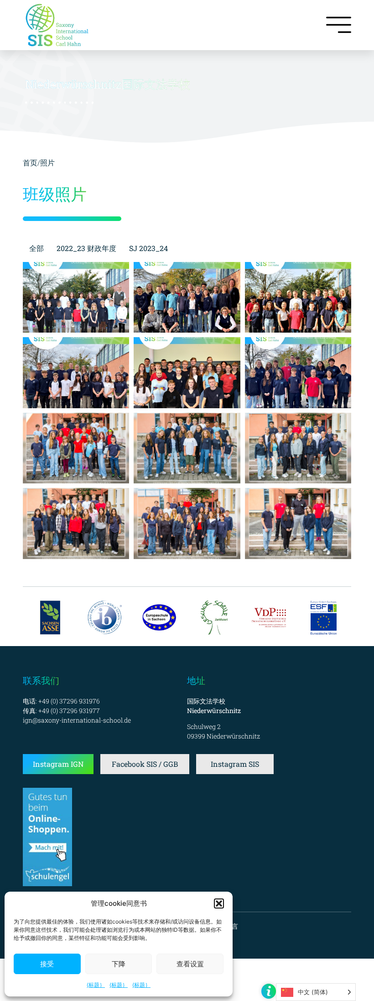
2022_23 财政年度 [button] (86, 248)
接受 (47, 964)
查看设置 (190, 964)
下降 (118, 964)
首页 (30, 162)
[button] (218, 903)
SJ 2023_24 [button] (148, 248)
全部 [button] (36, 248)
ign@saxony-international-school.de (77, 720)
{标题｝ (96, 984)
